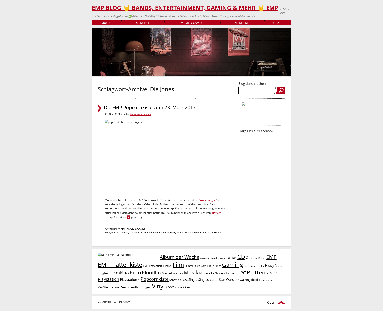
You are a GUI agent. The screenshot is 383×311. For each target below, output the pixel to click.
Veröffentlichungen (136, 287)
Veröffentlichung (109, 287)
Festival (167, 266)
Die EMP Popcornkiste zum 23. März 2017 (150, 107)
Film (143, 232)
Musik (191, 272)
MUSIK (105, 23)
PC (243, 273)
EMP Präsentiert (152, 266)
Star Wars (226, 279)
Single (192, 279)
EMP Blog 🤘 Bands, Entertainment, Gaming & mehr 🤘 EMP (185, 8)
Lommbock (169, 232)
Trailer (262, 279)
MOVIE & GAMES (192, 23)
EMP (271, 256)
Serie (185, 280)
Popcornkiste (184, 232)
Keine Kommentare (140, 114)
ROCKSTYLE (142, 23)
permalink (217, 232)
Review (216, 213)
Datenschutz (104, 301)
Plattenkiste (262, 272)
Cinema (124, 232)
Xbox (170, 287)
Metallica (178, 273)
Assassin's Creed (208, 258)
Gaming (232, 265)
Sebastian (175, 280)
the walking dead (246, 280)
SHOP (276, 23)
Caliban (231, 258)
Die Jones (135, 232)
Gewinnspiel (250, 265)
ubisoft (269, 280)
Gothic (260, 265)
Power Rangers (207, 200)
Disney (262, 258)
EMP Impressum (122, 301)
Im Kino (121, 228)
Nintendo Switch (227, 273)
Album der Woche (179, 257)
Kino (149, 232)
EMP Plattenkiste (120, 265)
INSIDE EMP (241, 23)
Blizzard (222, 258)
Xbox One (182, 287)
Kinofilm (157, 232)
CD (241, 256)
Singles (203, 279)
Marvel (167, 273)
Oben (271, 302)
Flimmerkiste (192, 266)
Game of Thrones (211, 266)
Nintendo (206, 273)
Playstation (108, 279)
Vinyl (158, 286)
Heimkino (119, 273)
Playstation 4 (130, 279)
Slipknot (214, 279)
